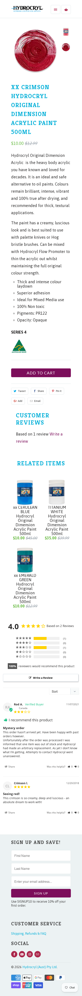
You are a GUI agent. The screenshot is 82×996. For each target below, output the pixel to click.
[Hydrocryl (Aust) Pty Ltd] (27, 10)
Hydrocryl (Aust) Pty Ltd (39, 967)
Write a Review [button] (43, 678)
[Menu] (55, 9)
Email (37, 400)
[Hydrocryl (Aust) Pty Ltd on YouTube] (22, 954)
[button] (70, 766)
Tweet (22, 391)
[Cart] (66, 9)
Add (20, 400)
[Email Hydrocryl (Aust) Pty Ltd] (37, 954)
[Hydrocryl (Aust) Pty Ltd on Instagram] (30, 954)
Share (41, 391)
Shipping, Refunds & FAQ (28, 933)
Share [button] (11, 766)
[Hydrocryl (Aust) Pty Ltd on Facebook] (14, 954)
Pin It (59, 391)
